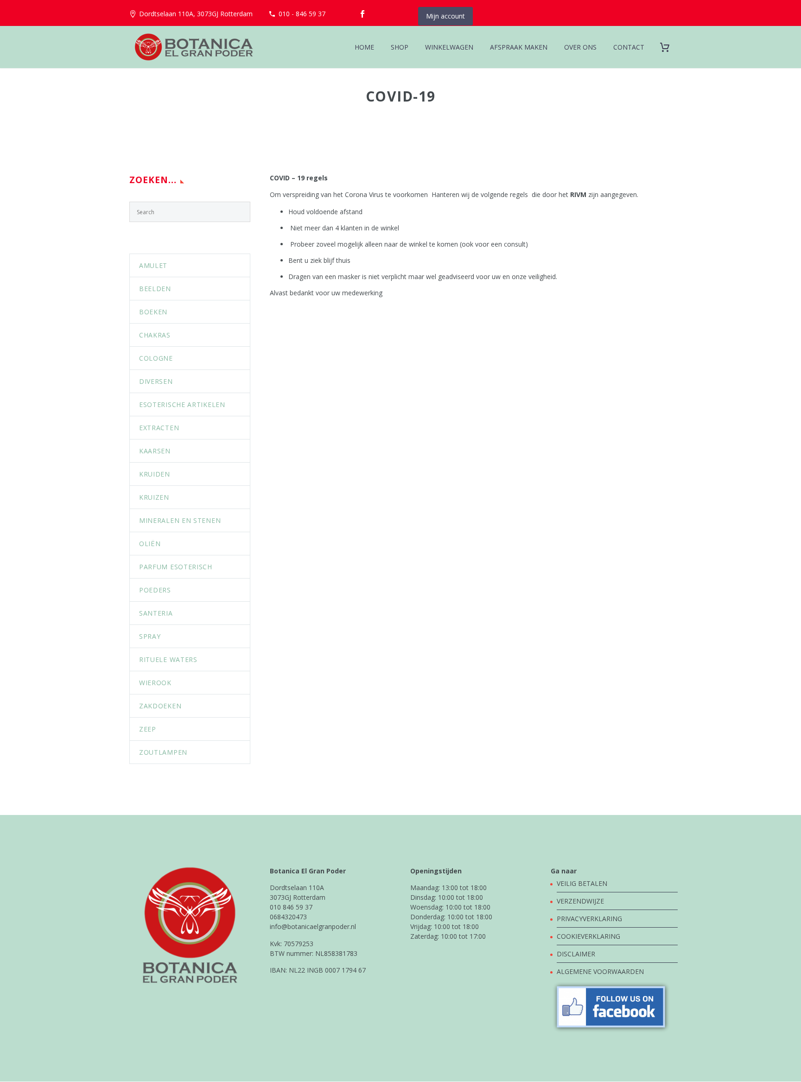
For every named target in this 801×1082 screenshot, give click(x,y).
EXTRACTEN (159, 427)
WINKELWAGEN (449, 47)
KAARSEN (155, 450)
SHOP (399, 47)
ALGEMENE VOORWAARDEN (600, 971)
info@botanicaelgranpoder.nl (313, 926)
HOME (364, 47)
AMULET (153, 265)
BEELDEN (155, 288)
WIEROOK (155, 682)
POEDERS (155, 590)
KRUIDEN (154, 474)
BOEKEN (153, 311)
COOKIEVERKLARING (588, 936)
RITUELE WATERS (168, 659)
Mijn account (445, 16)
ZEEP (147, 729)
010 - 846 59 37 (302, 13)
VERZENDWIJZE (580, 901)
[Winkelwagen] (668, 47)
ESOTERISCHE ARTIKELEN (182, 404)
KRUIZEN (154, 497)
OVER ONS (580, 47)
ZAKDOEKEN (160, 705)
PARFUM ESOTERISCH (175, 566)
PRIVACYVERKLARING (589, 918)
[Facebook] (362, 14)
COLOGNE (156, 358)
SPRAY (150, 636)
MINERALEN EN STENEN (180, 520)
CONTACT (628, 47)
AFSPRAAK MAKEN (518, 47)
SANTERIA (156, 613)
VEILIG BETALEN (583, 883)
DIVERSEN (156, 381)
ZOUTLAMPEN (163, 752)
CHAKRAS (155, 335)
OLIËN (150, 543)
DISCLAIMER (576, 953)
